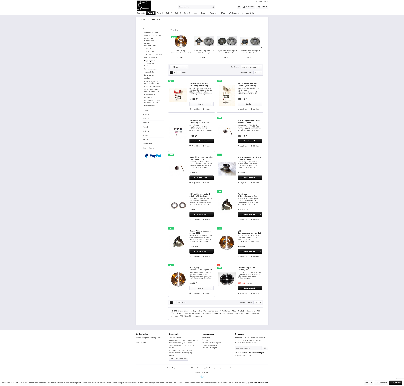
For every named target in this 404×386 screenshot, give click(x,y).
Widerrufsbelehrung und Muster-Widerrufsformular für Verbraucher (181, 344)
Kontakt (171, 348)
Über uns (205, 340)
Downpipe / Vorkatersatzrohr (150, 45)
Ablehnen (368, 383)
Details (200, 104)
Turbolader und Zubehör (153, 55)
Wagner (146, 135)
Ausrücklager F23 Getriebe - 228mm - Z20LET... (249, 158)
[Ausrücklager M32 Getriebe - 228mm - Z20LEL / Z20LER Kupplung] (178, 169)
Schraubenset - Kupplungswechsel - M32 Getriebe (199, 121)
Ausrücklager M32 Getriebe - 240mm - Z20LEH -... (249, 121)
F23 (181, 316)
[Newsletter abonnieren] (265, 348)
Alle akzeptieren (381, 383)
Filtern (175, 67)
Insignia (146, 131)
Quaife (188, 315)
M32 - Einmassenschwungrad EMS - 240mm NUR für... (249, 232)
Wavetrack (255, 314)
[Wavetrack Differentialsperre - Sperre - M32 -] (227, 205)
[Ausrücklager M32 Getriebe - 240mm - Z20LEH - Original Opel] (227, 132)
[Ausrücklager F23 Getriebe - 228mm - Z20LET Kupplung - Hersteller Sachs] (227, 169)
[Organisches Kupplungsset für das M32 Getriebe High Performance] (227, 41)
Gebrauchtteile (148, 148)
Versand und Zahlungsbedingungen (181, 350)
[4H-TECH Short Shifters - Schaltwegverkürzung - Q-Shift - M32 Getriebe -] (178, 95)
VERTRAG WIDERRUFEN (178, 359)
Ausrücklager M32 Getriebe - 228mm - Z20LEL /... (201, 158)
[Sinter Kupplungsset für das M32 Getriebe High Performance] (204, 41)
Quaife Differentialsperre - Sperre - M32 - (200, 232)
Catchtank (147, 78)
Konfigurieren (396, 383)
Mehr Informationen (261, 383)
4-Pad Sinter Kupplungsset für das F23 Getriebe (250, 52)
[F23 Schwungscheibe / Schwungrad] (227, 279)
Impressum (173, 355)
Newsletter (206, 338)
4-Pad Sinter (188, 311)
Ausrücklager (208, 314)
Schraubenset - (195, 313)
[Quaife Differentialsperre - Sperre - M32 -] (178, 242)
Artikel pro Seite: (246, 73)
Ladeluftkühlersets (150, 58)
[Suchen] (213, 7)
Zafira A (146, 114)
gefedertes (230, 314)
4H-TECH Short (177, 311)
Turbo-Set (147, 49)
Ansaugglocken (149, 72)
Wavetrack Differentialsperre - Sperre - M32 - (249, 195)
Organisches (197, 311)
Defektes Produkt (175, 338)
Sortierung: (235, 67)
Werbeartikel (147, 144)
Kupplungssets (149, 61)
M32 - (248, 313)
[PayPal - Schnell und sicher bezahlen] (153, 156)
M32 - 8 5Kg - (239, 310)
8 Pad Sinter (225, 311)
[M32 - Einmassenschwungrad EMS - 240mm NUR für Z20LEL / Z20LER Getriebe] (227, 242)
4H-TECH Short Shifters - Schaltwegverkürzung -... (199, 84)
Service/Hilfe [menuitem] (262, 2)
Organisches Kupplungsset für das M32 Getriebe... (227, 52)
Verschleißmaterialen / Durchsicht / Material (152, 90)
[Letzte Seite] (179, 72)
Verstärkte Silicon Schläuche (150, 65)
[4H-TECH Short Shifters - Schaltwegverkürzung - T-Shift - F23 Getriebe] (227, 95)
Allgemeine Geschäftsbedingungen (181, 353)
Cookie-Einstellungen (209, 348)
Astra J (145, 127)
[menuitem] (196, 7)
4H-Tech (146, 140)
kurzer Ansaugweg (150, 69)
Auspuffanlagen (149, 105)
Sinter (217, 311)
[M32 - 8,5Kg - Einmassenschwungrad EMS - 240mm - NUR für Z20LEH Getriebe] (181, 41)
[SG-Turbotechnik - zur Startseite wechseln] (144, 6)
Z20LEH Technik (149, 52)
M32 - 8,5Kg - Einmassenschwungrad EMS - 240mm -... (181, 52)
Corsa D (146, 123)
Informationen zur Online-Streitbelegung (183, 340)
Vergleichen (195, 109)
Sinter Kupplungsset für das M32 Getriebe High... (204, 52)
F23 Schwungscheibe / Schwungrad (247, 269)
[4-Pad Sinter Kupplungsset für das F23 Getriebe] (250, 41)
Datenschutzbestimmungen (254, 353)
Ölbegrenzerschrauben (152, 35)
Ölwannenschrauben (151, 32)
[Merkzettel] (239, 7)
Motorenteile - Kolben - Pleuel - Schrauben (152, 101)
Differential (175, 316)
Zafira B (146, 118)
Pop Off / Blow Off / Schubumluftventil (151, 40)
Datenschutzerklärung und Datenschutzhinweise (211, 344)
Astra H (145, 110)
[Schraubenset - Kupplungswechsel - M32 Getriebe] (178, 132)
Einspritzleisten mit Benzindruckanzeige (151, 82)
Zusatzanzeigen (149, 94)
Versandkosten (196, 368)
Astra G (146, 29)
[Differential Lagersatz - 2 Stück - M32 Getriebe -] (178, 205)
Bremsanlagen (149, 97)
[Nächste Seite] (174, 72)
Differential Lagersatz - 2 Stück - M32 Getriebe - (199, 195)
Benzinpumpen (149, 75)
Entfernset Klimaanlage (152, 86)
